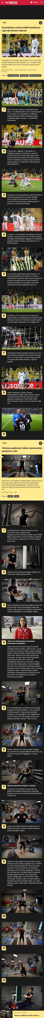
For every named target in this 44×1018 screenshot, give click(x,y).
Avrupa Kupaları (13, 75)
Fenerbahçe (24, 75)
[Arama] (41, 2)
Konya (16, 496)
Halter (10, 496)
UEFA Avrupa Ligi (35, 75)
